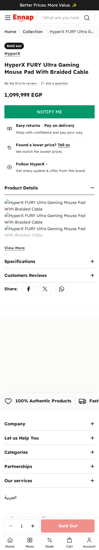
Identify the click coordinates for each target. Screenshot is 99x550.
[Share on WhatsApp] (61, 289)
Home (10, 31)
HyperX (12, 53)
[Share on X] (45, 289)
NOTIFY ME (49, 112)
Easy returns (28, 125)
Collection (33, 31)
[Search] (87, 17)
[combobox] (65, 18)
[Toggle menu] (7, 17)
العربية (10, 497)
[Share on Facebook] (28, 289)
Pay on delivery (59, 125)
